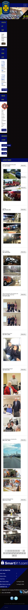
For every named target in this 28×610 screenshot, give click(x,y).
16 (24, 553)
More (3, 130)
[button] (26, 13)
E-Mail (3, 153)
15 (22, 553)
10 (9, 553)
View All (4, 89)
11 (12, 553)
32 (13, 555)
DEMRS (4, 149)
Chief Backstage (5, 145)
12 (14, 553)
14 (19, 553)
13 (17, 553)
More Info (23, 165)
